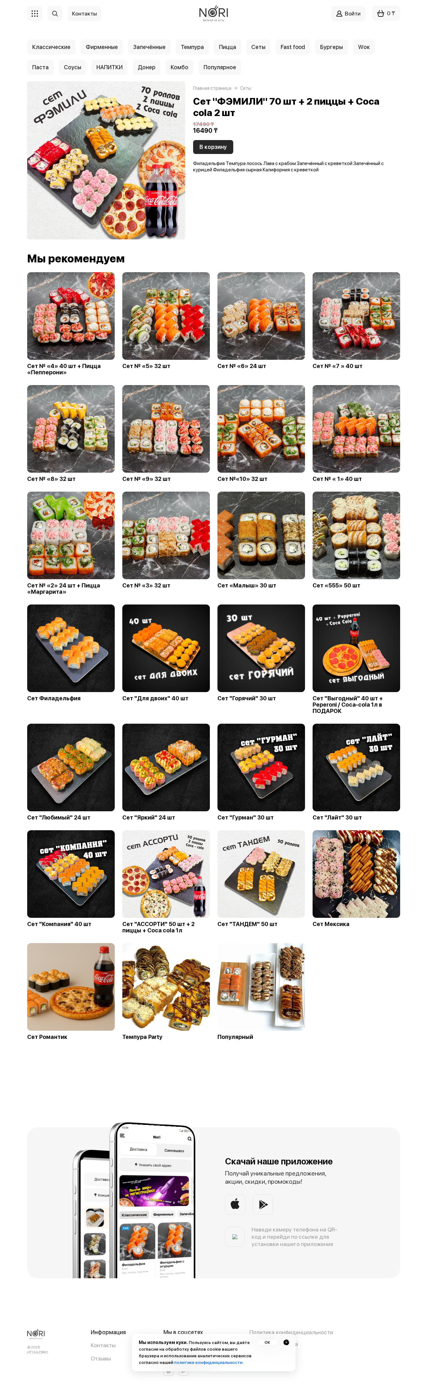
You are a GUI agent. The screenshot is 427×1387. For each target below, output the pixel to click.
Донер (147, 67)
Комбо (179, 67)
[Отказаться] (286, 1342)
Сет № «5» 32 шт (146, 366)
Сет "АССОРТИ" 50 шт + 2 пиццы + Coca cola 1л (158, 927)
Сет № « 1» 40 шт (337, 479)
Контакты (103, 1345)
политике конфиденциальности (208, 1362)
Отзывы (101, 1358)
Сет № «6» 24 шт (241, 366)
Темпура (192, 47)
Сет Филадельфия (54, 698)
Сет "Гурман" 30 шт (245, 817)
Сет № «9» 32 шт (146, 479)
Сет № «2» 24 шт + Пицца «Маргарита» (63, 588)
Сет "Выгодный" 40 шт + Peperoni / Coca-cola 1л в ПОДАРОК (348, 704)
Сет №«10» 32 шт (242, 479)
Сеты (258, 47)
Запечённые (149, 47)
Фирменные (102, 47)
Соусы (72, 67)
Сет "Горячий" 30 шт (246, 698)
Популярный (235, 1037)
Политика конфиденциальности (291, 1332)
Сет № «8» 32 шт (51, 479)
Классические (51, 47)
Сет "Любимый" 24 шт (58, 817)
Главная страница (212, 88)
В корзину (213, 147)
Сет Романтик (47, 1037)
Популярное (220, 67)
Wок (364, 47)
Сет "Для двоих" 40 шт (155, 698)
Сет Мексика (331, 924)
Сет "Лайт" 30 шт (337, 817)
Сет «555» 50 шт (336, 585)
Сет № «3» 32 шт (146, 585)
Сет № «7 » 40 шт (338, 366)
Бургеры (331, 47)
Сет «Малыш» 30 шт (246, 585)
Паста (40, 67)
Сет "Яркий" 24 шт (148, 817)
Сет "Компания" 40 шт (59, 924)
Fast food (293, 47)
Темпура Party (142, 1037)
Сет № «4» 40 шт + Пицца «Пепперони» (64, 369)
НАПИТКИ (109, 67)
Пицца (227, 47)
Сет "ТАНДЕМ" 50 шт (247, 924)
